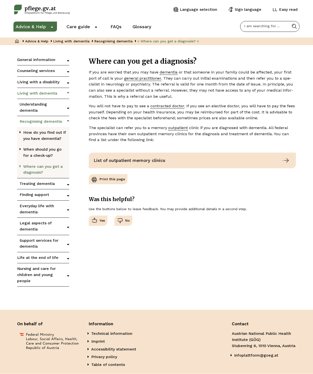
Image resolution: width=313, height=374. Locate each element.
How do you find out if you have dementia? (44, 135)
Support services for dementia (39, 243)
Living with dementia (71, 41)
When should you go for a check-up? (42, 152)
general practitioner (142, 78)
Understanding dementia (33, 107)
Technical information (111, 333)
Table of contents (108, 364)
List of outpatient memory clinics (129, 160)
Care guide (78, 26)
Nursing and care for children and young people (36, 274)
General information (36, 59)
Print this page (112, 179)
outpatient (178, 127)
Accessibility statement (113, 349)
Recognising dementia (113, 41)
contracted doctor (167, 106)
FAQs (116, 26)
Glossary (142, 26)
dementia (169, 72)
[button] (294, 26)
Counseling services (36, 70)
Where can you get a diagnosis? (43, 169)
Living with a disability (38, 82)
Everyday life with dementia (37, 209)
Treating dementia (37, 183)
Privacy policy (104, 356)
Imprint (98, 341)
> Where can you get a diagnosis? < (168, 41)
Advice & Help (31, 26)
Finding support (34, 194)
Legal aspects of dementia (36, 226)
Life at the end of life (37, 257)
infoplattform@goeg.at (256, 355)
